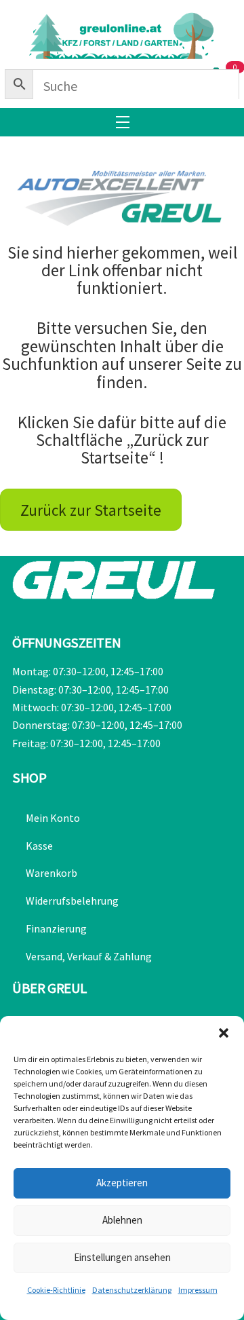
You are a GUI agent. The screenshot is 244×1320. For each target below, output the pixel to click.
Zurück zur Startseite (90, 510)
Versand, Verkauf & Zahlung (89, 956)
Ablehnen (122, 1219)
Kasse (39, 845)
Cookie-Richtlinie (56, 1290)
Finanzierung (56, 928)
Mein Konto (53, 818)
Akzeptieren (122, 1182)
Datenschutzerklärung (131, 1290)
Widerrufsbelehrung (72, 900)
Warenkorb (51, 873)
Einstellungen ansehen (122, 1257)
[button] (223, 1033)
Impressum (198, 1290)
